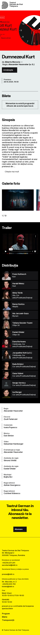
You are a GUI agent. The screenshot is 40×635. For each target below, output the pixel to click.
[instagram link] (20, 543)
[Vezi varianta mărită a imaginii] (18, 200)
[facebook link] (15, 543)
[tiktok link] (25, 543)
